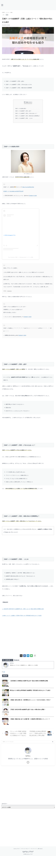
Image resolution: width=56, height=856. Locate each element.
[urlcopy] (34, 655)
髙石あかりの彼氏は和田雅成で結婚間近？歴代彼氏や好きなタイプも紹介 (30, 690)
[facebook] (24, 655)
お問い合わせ (40, 848)
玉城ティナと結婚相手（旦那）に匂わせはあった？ (26, 113)
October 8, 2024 (33, 195)
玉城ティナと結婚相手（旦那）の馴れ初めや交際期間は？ (28, 115)
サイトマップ (33, 848)
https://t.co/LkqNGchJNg (28, 187)
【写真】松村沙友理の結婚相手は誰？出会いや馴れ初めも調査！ (28, 709)
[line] (31, 655)
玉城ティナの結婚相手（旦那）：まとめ (24, 118)
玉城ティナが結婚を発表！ (21, 108)
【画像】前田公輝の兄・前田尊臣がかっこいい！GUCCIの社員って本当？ (30, 700)
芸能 (4, 671)
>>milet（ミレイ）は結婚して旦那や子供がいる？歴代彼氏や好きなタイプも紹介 (22, 615)
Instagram (9, 291)
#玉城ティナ (6, 191)
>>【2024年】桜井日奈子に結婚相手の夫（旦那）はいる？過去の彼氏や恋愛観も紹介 (23, 609)
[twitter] (21, 655)
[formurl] (28, 762)
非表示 (30, 102)
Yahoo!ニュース (29, 173)
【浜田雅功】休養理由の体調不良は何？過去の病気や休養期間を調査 (29, 680)
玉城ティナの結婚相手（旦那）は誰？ (23, 111)
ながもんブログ (16, 848)
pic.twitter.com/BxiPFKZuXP (16, 191)
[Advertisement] (28, 133)
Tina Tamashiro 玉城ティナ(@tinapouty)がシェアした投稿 (20, 257)
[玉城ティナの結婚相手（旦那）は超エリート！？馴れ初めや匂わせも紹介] (28, 655)
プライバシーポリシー (25, 848)
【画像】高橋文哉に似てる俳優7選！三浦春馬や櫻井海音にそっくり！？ (30, 719)
